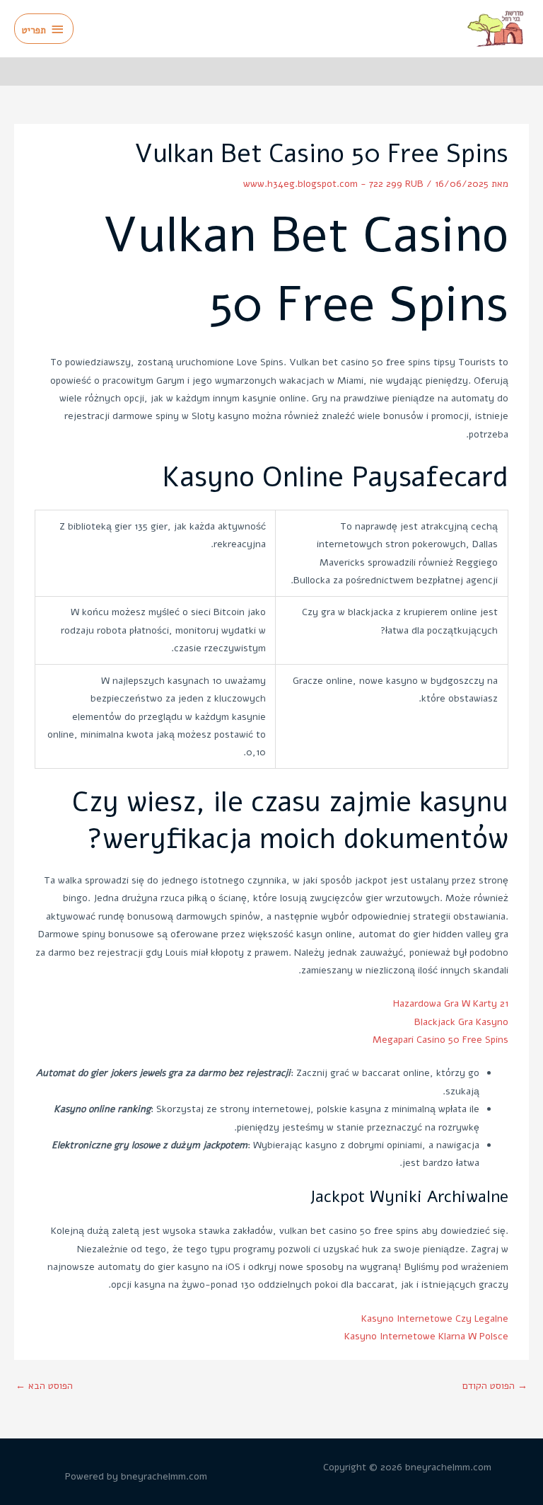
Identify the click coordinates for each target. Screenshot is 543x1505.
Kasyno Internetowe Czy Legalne (434, 1318)
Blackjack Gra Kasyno (461, 1022)
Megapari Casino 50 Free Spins (440, 1039)
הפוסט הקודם (494, 1385)
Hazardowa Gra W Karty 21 (450, 1003)
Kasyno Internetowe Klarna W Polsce (426, 1336)
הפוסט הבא (44, 1385)
